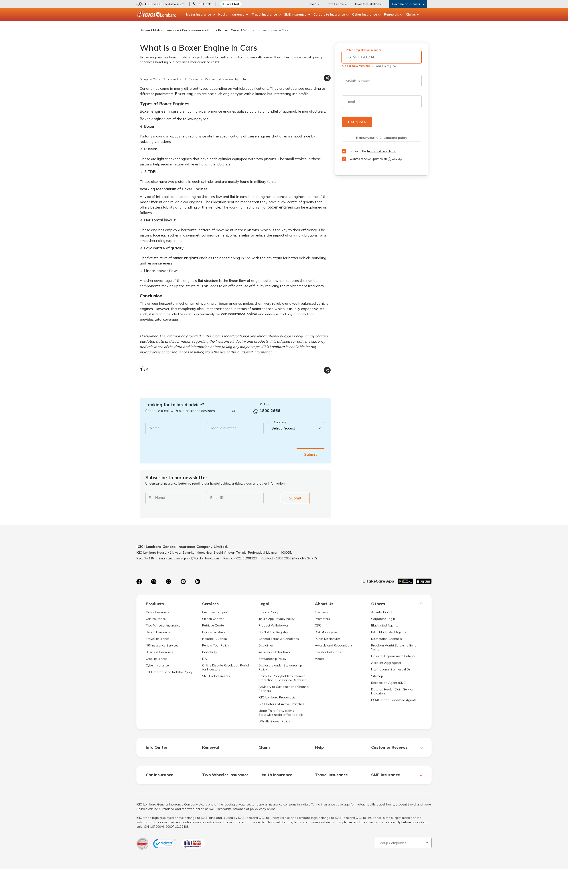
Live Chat (232, 4)
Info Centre (336, 4)
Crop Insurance (157, 659)
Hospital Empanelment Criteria (393, 656)
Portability (209, 652)
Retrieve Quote (213, 625)
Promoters (322, 619)
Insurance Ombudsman (275, 652)
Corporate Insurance (329, 14)
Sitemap (377, 676)
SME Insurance (295, 14)
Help (313, 4)
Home (145, 30)
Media (319, 659)
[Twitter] (168, 581)
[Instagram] (153, 581)
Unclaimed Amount (215, 632)
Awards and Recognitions (334, 645)
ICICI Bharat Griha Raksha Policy (169, 672)
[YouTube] (183, 581)
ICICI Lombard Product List (277, 697)
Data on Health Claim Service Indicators (392, 691)
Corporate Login (383, 619)
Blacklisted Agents (384, 625)
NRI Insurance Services (162, 645)
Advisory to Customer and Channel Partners (283, 689)
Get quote (357, 122)
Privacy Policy (268, 612)
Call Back (203, 4)
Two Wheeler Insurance (163, 625)
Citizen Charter (213, 619)
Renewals (391, 14)
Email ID (217, 497)
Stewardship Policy (272, 659)
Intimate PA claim (214, 639)
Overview (321, 612)
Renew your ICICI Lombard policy (381, 138)
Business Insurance (159, 652)
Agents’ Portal (381, 612)
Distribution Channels (386, 639)
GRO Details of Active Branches (281, 704)
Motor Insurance (198, 14)
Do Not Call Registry (273, 632)
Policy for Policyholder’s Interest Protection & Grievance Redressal (282, 678)
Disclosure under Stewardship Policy (280, 667)
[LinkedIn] (197, 581)
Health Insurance (231, 14)
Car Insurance (192, 30)
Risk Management (328, 632)
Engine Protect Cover (223, 30)
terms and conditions (381, 151)
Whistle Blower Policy (274, 721)
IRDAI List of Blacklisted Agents (393, 700)
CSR (318, 625)
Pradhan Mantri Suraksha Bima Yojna (393, 647)
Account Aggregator (386, 663)
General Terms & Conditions (278, 639)
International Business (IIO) (390, 669)
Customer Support (215, 612)
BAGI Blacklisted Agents (388, 632)
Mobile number (223, 428)
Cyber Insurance (157, 665)
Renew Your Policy (215, 645)
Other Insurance (364, 14)
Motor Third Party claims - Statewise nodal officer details (280, 713)
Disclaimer (265, 645)
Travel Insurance (264, 14)
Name (155, 428)
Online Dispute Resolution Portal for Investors (225, 667)
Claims (411, 14)
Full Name (157, 497)
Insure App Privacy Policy (276, 619)
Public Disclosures (328, 639)
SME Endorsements (216, 676)
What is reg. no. (385, 66)
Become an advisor (406, 4)
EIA (204, 659)
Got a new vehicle (356, 66)
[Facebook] (139, 581)
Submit (310, 454)
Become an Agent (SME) (388, 683)
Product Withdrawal (273, 625)
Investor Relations (368, 4)
